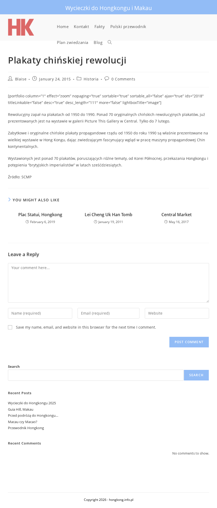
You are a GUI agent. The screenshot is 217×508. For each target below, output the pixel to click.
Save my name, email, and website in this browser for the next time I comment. (86, 327)
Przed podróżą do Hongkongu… (33, 415)
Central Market (176, 214)
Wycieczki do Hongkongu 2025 (32, 403)
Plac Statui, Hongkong (40, 214)
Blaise (21, 78)
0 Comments (123, 78)
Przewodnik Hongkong (26, 427)
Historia (91, 78)
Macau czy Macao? (22, 421)
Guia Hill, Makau (20, 409)
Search (14, 366)
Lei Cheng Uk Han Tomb (108, 214)
